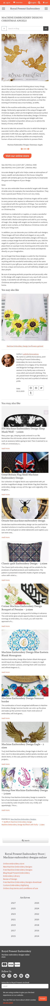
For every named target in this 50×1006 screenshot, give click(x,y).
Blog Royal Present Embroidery (16, 872)
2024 (36, 908)
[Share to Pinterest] (30, 388)
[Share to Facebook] (36, 388)
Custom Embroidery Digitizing (16, 885)
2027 (13, 902)
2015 (13, 936)
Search (26, 840)
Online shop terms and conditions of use (20, 888)
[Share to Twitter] (41, 388)
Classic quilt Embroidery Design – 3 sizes (24, 563)
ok (46, 28)
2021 (13, 919)
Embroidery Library (11, 876)
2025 (13, 908)
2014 (36, 936)
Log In (7, 2)
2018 (36, 924)
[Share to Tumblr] (30, 392)
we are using (8, 1002)
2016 (36, 930)
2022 (36, 913)
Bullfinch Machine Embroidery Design (17, 822)
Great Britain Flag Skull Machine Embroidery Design (20, 476)
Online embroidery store (13, 863)
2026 (36, 902)
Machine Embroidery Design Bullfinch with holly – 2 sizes (23, 824)
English (33, 2)
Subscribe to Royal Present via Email (15, 982)
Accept (42, 998)
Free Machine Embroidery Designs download (22, 882)
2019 (13, 924)
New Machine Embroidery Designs (23, 819)
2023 (13, 913)
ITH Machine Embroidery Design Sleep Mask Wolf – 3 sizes (23, 430)
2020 (36, 919)
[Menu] (3, 8)
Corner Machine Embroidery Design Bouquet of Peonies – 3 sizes (22, 608)
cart (46, 2)
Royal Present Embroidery (25, 8)
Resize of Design (10, 879)
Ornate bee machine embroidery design (23, 520)
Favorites (18, 2)
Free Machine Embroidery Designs (17, 869)
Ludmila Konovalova (30, 354)
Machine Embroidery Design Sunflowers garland (25, 346)
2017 (13, 930)
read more (5, 448)
